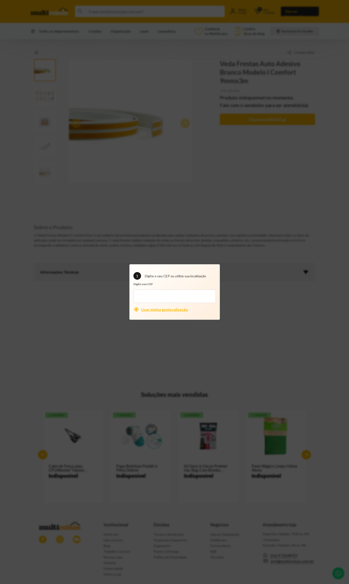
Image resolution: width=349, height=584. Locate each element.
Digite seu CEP (143, 284)
